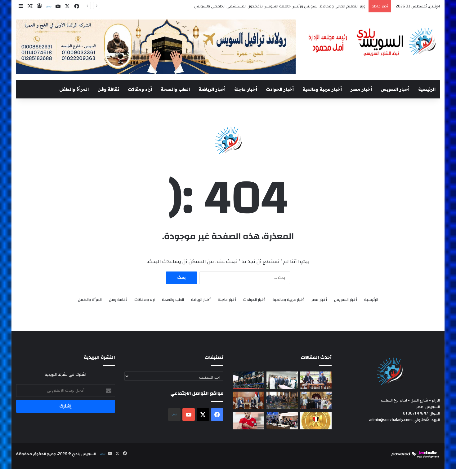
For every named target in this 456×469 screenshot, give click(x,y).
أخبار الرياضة (212, 89)
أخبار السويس (395, 89)
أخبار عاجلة (245, 89)
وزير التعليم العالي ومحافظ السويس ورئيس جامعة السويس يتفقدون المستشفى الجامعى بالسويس (279, 6)
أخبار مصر (361, 89)
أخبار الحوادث (280, 89)
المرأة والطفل (74, 89)
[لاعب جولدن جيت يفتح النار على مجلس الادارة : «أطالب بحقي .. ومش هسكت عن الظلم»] (248, 420)
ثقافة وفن (108, 89)
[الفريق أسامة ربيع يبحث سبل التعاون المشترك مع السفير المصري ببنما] (248, 400)
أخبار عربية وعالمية (322, 89)
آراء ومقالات (140, 89)
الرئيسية (427, 89)
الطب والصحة (175, 89)
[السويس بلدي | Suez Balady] (372, 42)
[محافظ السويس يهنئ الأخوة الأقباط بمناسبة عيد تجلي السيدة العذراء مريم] (316, 400)
